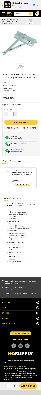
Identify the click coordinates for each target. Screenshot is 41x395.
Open (36, 5)
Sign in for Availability (11, 105)
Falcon (10, 88)
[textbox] (11, 114)
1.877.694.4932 (20, 281)
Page (12, 91)
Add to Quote (29, 128)
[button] (30, 13)
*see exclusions (16, 151)
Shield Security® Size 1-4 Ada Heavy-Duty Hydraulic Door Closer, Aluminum (22, 173)
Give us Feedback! (20, 333)
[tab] (10, 205)
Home (3, 19)
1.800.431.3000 (20, 287)
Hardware (12, 19)
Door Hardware (6, 21)
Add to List (12, 128)
